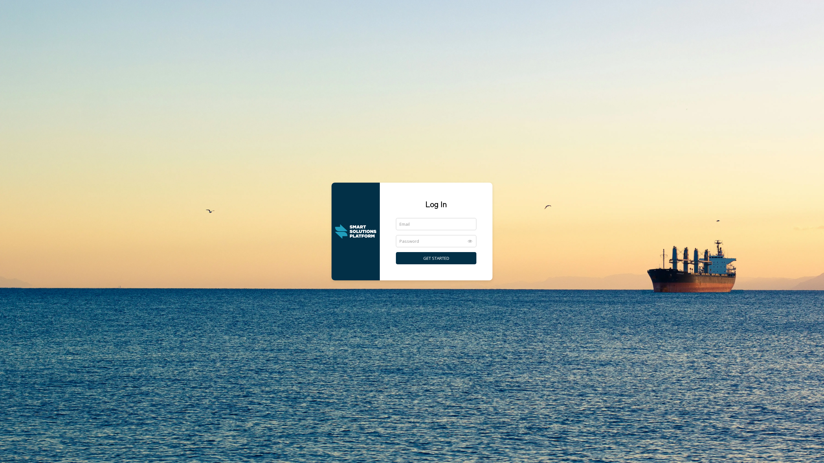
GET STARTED (436, 258)
